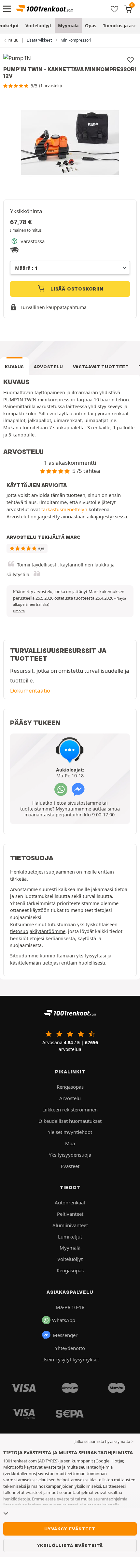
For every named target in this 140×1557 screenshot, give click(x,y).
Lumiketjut (70, 1236)
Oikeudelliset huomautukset (70, 1121)
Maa (70, 1143)
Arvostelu (48, 366)
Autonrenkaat (70, 1202)
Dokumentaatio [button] (30, 690)
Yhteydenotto (70, 1348)
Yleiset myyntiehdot (70, 1132)
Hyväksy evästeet (70, 1528)
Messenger (65, 1335)
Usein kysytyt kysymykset (70, 1359)
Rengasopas (70, 1086)
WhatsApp (63, 1320)
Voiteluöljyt (38, 25)
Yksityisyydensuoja (70, 1154)
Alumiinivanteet (70, 1225)
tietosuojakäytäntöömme (37, 931)
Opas (90, 25)
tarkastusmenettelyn (64, 509)
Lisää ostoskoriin (76, 289)
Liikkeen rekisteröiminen (70, 1109)
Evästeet (70, 1166)
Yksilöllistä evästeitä (70, 1545)
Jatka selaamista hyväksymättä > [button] (104, 1441)
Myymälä (68, 25)
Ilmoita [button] (19, 611)
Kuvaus (14, 366)
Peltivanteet (70, 1214)
